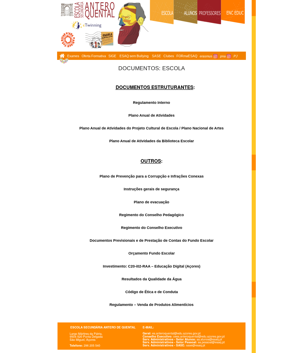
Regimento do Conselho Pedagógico (151, 215)
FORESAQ (186, 56)
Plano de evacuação (151, 202)
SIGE (112, 56)
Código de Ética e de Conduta (151, 292)
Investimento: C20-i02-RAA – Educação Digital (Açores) (151, 266)
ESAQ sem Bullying (134, 56)
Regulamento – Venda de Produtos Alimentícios (151, 305)
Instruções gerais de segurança (151, 189)
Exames (73, 56)
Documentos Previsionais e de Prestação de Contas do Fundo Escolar (152, 240)
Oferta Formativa (94, 56)
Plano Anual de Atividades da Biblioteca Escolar (151, 141)
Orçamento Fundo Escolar (151, 253)
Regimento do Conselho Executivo (151, 228)
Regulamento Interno (151, 103)
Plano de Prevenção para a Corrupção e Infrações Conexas (152, 176)
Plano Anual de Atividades (151, 115)
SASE (156, 56)
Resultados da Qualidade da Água (152, 279)
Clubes (168, 56)
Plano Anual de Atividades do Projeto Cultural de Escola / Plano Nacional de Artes (151, 128)
